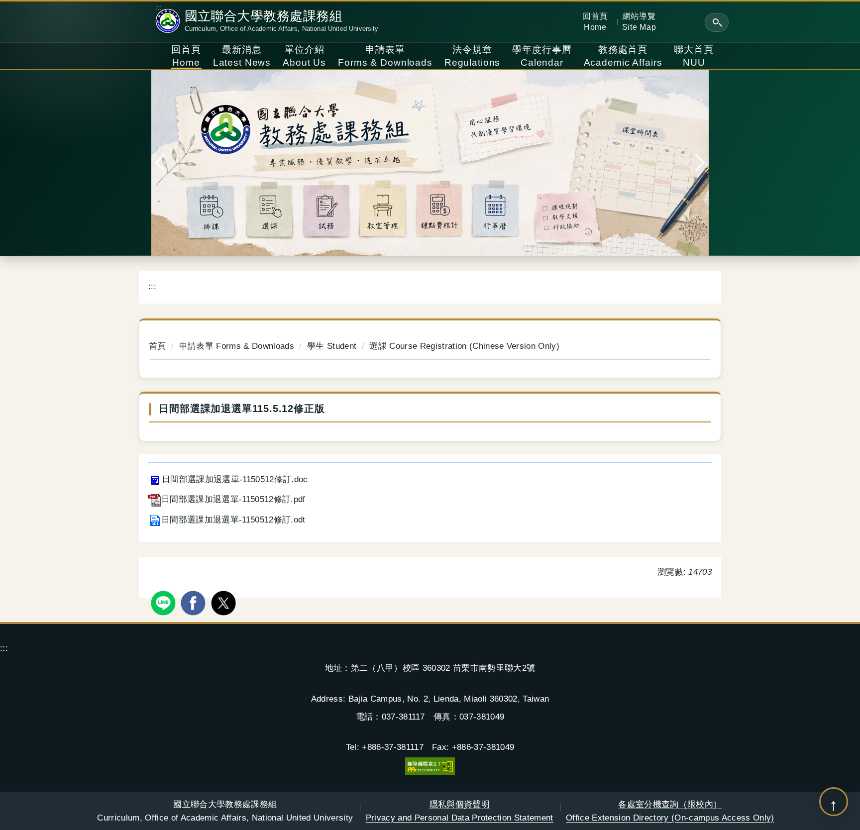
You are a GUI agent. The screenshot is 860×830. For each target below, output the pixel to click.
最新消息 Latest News (242, 56)
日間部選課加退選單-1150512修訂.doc (235, 479)
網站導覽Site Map (639, 21)
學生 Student (331, 345)
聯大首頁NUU (693, 56)
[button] (717, 22)
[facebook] (194, 602)
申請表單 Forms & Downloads (236, 345)
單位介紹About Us (304, 56)
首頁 (157, 345)
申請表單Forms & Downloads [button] (385, 56)
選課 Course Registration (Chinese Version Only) (464, 345)
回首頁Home (595, 21)
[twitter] (224, 602)
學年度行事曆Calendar (541, 56)
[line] (164, 602)
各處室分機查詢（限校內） (670, 811)
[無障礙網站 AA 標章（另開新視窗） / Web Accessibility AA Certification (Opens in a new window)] (430, 765)
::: (159, 7)
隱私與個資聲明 (459, 811)
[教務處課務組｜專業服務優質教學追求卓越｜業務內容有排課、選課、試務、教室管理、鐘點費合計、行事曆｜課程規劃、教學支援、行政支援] (430, 163)
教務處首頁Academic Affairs (623, 56)
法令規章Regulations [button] (472, 56)
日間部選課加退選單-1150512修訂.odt (233, 519)
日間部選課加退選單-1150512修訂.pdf (233, 499)
